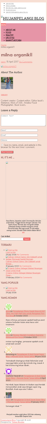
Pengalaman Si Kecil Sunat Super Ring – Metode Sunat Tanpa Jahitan (25, 355)
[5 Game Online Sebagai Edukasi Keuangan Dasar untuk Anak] (26, 270)
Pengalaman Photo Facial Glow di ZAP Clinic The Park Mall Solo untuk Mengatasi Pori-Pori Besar (25, 313)
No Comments (25, 62)
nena (8, 335)
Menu (3, 24)
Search (26, 239)
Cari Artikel (5, 236)
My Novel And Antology (16, 8)
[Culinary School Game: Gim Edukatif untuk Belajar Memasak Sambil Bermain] (26, 259)
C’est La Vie (11, 252)
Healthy (9, 35)
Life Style (10, 37)
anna (8, 311)
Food (8, 32)
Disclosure (10, 6)
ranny (3, 62)
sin (23, 232)
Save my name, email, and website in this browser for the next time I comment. (21, 146)
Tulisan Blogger (18, 422)
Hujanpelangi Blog (8, 420)
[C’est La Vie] (11, 250)
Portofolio (11, 10)
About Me (10, 3)
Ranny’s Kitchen (13, 40)
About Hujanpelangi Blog (17, 12)
